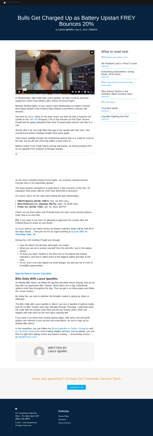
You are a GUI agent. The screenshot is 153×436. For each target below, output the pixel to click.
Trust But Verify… (110, 108)
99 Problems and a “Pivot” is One (119, 63)
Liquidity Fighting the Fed (114, 116)
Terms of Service (64, 423)
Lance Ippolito (65, 29)
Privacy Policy (63, 416)
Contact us (76, 387)
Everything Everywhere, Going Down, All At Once (117, 72)
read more (105, 66)
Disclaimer (62, 419)
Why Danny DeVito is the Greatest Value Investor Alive (116, 92)
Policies (63, 411)
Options (93, 29)
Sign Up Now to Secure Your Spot (33, 273)
